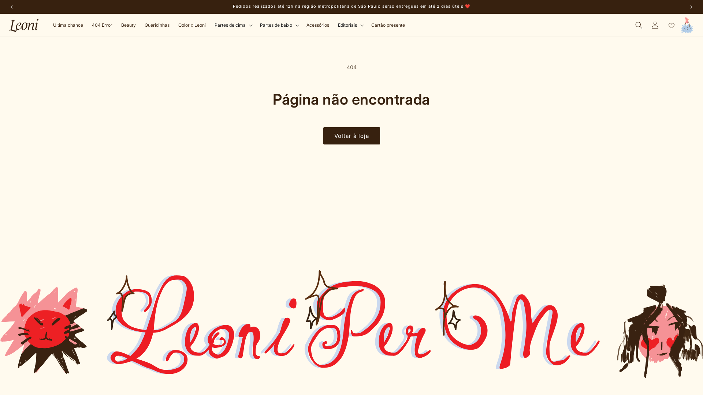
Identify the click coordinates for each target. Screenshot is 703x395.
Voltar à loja (351, 135)
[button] (233, 25)
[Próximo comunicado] (691, 7)
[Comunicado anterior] (12, 7)
